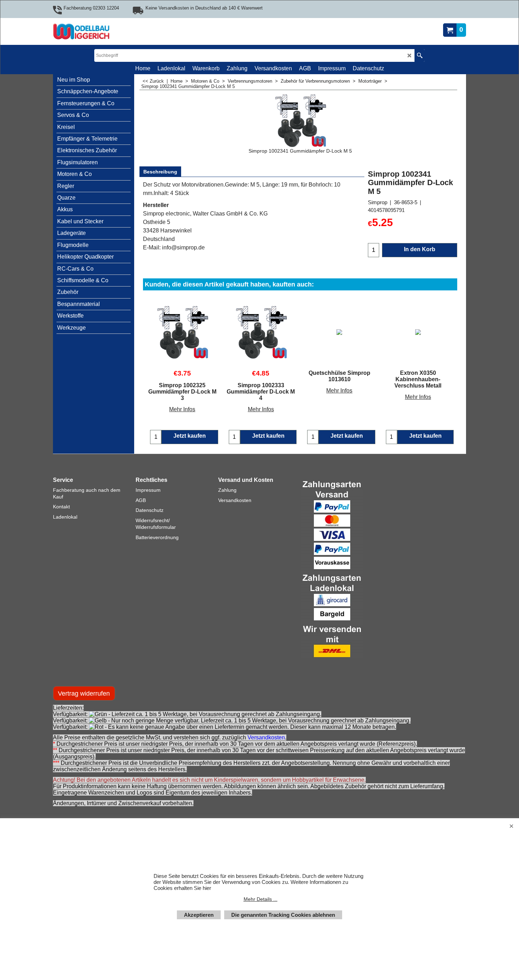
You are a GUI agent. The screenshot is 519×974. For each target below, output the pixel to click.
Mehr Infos (182, 409)
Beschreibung (160, 172)
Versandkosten (266, 737)
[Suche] (419, 55)
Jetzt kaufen (189, 436)
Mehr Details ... (261, 899)
